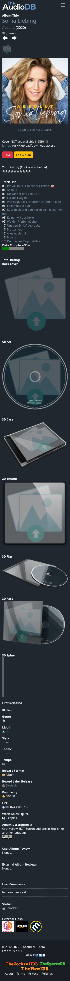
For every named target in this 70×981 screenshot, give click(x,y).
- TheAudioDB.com (32, 947)
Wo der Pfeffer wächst (22, 222)
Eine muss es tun (18, 206)
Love (7, 155)
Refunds (47, 974)
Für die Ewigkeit (18, 198)
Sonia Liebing (19, 20)
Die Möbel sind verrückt (23, 194)
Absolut (8, 27)
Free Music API (12, 951)
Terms (21, 974)
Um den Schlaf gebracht (23, 225)
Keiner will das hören (21, 218)
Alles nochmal (16, 233)
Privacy (33, 974)
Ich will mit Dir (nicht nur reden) (28, 186)
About (9, 974)
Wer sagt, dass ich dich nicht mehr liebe (34, 202)
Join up (6, 146)
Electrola (12, 785)
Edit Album (23, 155)
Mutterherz (15, 229)
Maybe (11, 237)
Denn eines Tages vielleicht (25, 241)
